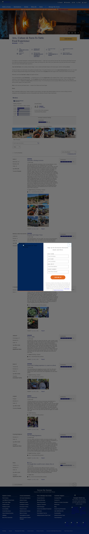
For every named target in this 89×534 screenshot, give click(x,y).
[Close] (69, 245)
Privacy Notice (67, 288)
